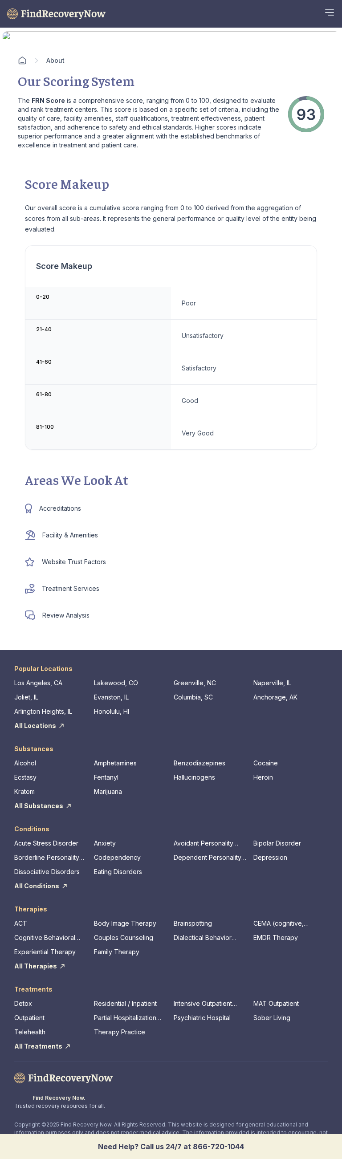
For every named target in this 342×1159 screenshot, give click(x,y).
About (55, 60)
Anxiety (105, 843)
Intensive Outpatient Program (203, 1004)
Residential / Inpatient (125, 1003)
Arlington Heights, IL (43, 711)
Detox (23, 1003)
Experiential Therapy (45, 952)
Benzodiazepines (199, 763)
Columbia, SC (193, 697)
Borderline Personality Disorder (46, 858)
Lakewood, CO (116, 683)
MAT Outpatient (276, 1003)
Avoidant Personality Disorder (203, 843)
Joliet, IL (26, 697)
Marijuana (108, 791)
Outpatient (29, 1017)
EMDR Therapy (275, 937)
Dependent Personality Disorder (207, 858)
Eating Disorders (118, 871)
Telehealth (29, 1032)
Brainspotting (193, 923)
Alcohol (25, 763)
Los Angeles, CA (38, 683)
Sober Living (271, 1017)
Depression (270, 857)
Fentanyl (106, 777)
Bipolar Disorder (277, 843)
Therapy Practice (119, 1032)
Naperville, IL (272, 683)
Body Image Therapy (125, 923)
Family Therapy (116, 952)
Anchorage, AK (275, 697)
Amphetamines (115, 763)
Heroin (263, 777)
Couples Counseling (123, 937)
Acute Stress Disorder (46, 843)
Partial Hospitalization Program (125, 1018)
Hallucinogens (194, 777)
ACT (20, 923)
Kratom (24, 791)
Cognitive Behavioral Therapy (44, 938)
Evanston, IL (111, 697)
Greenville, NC (195, 683)
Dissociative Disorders (47, 871)
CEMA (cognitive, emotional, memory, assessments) (281, 923)
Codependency (117, 857)
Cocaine (265, 763)
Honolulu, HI (111, 711)
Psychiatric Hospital (202, 1017)
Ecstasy (25, 777)
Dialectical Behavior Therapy (203, 938)
